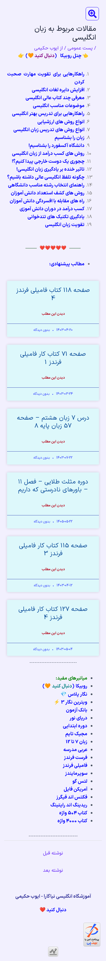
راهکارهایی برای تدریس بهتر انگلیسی (48, 114)
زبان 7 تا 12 (76, 742)
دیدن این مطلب (53, 313)
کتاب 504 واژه (73, 813)
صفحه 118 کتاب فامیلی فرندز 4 (53, 294)
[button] (92, 13)
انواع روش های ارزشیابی (61, 122)
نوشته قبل (53, 853)
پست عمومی (80, 48)
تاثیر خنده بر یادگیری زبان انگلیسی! (50, 169)
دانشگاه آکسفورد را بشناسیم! (57, 145)
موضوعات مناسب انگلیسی (59, 106)
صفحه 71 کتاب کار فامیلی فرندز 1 (53, 358)
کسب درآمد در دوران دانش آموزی (52, 209)
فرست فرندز (75, 758)
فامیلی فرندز (75, 765)
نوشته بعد (53, 870)
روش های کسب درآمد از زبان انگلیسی (48, 153)
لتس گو (79, 781)
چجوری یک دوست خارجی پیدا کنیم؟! (48, 161)
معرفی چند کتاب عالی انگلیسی (55, 98)
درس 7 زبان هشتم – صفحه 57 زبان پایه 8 (53, 422)
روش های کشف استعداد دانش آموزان (48, 193)
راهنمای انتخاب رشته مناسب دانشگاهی (46, 185)
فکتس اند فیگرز (71, 797)
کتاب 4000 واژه (72, 821)
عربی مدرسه (75, 750)
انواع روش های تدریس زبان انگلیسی (49, 130)
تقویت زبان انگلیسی (65, 225)
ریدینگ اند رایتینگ (68, 805)
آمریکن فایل (75, 789)
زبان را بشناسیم (70, 138)
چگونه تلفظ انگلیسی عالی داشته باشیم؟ (46, 177)
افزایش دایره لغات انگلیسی (58, 90)
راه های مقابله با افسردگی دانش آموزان (47, 201)
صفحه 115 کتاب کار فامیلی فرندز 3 (53, 550)
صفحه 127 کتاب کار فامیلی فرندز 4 (53, 613)
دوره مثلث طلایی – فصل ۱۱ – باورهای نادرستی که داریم (53, 486)
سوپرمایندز (76, 773)
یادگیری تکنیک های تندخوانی (56, 217)
